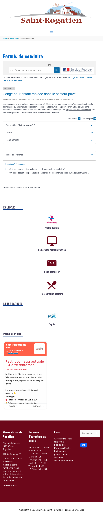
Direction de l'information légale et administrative (22, 187)
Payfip (52, 324)
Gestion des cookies (64, 460)
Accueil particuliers (12, 77)
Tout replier (73, 119)
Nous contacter (52, 271)
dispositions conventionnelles (78, 109)
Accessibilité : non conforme (63, 440)
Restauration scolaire (52, 293)
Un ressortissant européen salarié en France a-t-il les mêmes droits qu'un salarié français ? (49, 173)
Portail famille (52, 228)
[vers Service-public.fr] (77, 70)
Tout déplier (88, 119)
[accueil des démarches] (49, 64)
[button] (49, 125)
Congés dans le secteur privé (54, 77)
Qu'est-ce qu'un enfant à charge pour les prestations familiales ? (37, 169)
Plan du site (60, 444)
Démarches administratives (52, 250)
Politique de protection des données (61, 454)
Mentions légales (62, 448)
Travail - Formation (31, 77)
